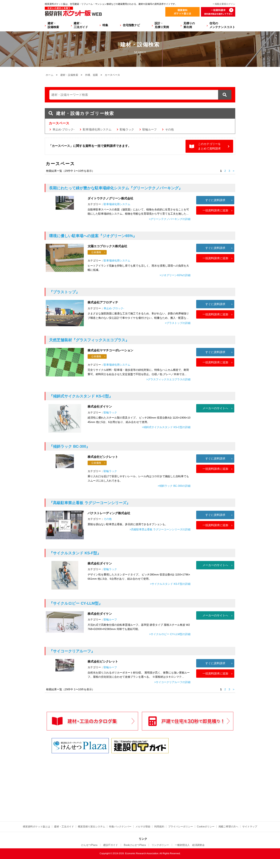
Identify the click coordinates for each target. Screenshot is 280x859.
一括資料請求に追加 (215, 210)
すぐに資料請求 (215, 200)
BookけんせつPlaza (135, 845)
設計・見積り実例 (162, 25)
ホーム (49, 75)
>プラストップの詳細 (177, 322)
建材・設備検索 (53, 25)
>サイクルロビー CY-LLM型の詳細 (169, 634)
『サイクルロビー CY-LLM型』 (75, 603)
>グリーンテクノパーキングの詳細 (169, 219)
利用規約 (159, 826)
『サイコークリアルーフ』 (72, 651)
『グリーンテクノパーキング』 (115, 188)
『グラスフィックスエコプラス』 (89, 340)
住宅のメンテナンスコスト (222, 25)
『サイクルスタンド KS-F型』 (75, 553)
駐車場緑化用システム (97, 129)
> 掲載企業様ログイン (224, 4)
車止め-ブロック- (63, 129)
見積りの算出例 (189, 25)
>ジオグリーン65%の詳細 (175, 275)
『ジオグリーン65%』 (93, 236)
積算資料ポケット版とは (36, 826)
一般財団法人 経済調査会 (190, 845)
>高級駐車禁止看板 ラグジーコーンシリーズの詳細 (160, 529)
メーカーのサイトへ (215, 408)
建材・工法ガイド (81, 25)
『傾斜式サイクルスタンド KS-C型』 (81, 396)
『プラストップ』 (64, 292)
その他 (169, 129)
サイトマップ (249, 826)
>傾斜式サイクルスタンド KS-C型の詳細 (166, 427)
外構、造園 (91, 75)
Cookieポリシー (205, 826)
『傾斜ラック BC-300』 (69, 446)
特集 (105, 25)
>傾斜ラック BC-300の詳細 (174, 485)
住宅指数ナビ (131, 25)
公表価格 (96, 252)
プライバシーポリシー (180, 826)
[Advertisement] (107, 783)
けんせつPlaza (89, 845)
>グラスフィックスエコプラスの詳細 (168, 379)
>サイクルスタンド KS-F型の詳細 (170, 583)
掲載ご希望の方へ (228, 826)
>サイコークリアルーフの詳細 (172, 682)
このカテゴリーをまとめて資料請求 (209, 146)
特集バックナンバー (120, 826)
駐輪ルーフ (149, 129)
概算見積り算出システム (91, 826)
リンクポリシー (160, 845)
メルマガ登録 (142, 826)
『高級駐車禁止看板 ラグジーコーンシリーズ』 (89, 503)
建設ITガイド (110, 845)
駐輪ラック (127, 129)
